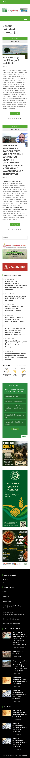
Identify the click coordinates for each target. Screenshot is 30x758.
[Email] (21, 119)
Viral (16, 755)
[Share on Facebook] (14, 119)
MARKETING (5, 596)
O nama (4, 591)
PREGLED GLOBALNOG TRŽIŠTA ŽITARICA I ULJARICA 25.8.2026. (14, 309)
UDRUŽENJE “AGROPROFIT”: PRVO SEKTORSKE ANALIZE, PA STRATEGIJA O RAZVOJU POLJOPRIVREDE (19, 638)
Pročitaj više (15, 114)
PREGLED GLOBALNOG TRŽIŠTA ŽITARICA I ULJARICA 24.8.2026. (19, 742)
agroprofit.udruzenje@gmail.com (15, 614)
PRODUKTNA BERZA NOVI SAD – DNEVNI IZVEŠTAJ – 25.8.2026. (15, 298)
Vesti (5, 67)
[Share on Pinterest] (19, 119)
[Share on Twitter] (17, 118)
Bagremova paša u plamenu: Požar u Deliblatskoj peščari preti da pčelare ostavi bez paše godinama (16, 285)
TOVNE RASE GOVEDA (17, 653)
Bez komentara (15, 41)
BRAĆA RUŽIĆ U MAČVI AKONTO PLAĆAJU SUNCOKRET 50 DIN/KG (14, 319)
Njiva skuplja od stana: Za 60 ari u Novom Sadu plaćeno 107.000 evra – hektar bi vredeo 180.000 (15, 331)
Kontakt (4, 594)
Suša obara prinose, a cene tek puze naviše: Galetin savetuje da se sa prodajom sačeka (16, 356)
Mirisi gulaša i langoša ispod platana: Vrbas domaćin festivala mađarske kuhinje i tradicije (16, 344)
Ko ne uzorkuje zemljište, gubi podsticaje (10, 60)
